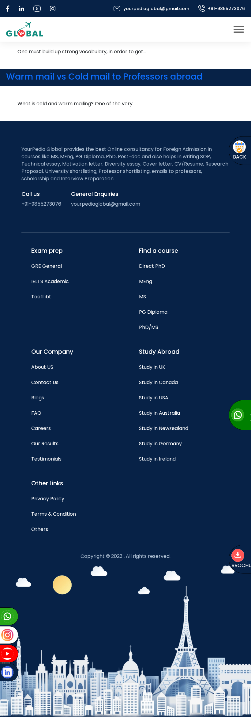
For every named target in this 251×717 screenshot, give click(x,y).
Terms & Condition (53, 513)
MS (142, 296)
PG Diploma (153, 312)
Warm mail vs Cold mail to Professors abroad (104, 76)
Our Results (44, 443)
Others (39, 529)
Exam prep (47, 251)
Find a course (158, 251)
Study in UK (152, 367)
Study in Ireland (157, 458)
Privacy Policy (47, 498)
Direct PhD (152, 266)
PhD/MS (148, 327)
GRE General (46, 266)
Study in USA (153, 397)
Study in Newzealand (163, 428)
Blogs (37, 397)
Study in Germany (160, 443)
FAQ (36, 412)
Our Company (52, 352)
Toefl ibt (41, 296)
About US (42, 367)
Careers (41, 428)
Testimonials (46, 458)
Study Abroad (159, 352)
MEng (145, 281)
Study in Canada (158, 382)
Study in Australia (159, 412)
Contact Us (44, 382)
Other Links (47, 483)
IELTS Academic (50, 281)
